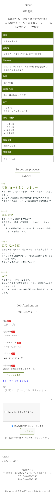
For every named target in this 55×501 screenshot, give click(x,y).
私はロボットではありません (20, 412)
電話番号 (7, 332)
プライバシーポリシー (11, 461)
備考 (5, 387)
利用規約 (5, 457)
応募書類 (7, 366)
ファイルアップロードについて (16, 381)
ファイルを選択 (13, 375)
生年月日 (7, 353)
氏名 (5, 321)
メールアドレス (9, 343)
